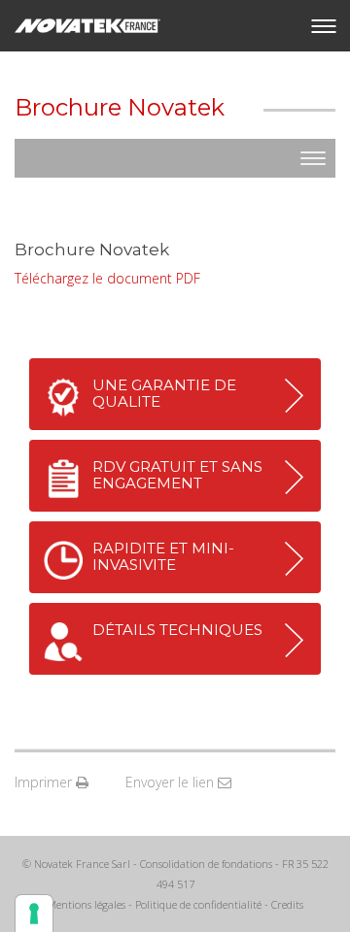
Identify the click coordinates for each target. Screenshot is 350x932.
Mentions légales (86, 904)
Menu (324, 26)
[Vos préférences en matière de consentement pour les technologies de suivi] (34, 913)
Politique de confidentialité (198, 904)
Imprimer (45, 782)
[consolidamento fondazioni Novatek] (87, 26)
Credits (287, 904)
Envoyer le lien (171, 782)
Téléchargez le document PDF (107, 278)
